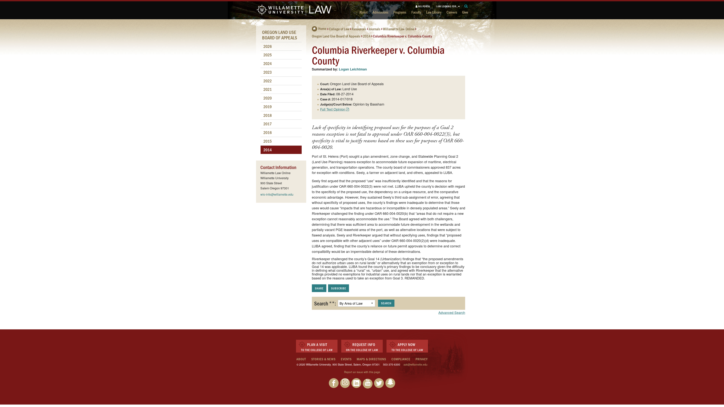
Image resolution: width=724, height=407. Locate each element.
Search (386, 303)
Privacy (422, 359)
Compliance (400, 359)
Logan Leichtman (353, 69)
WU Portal (424, 6)
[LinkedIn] (356, 383)
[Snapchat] (390, 383)
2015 (267, 141)
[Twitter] (379, 383)
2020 (267, 98)
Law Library (433, 12)
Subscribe (338, 288)
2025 (267, 54)
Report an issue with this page (362, 372)
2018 (267, 115)
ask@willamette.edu (415, 364)
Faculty (416, 12)
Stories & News (323, 359)
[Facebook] (334, 383)
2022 (267, 80)
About (363, 12)
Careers (451, 12)
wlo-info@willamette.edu (276, 194)
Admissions (380, 12)
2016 (267, 132)
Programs (399, 12)
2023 (267, 72)
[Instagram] (345, 383)
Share (319, 288)
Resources (359, 28)
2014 (366, 35)
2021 (267, 89)
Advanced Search (451, 312)
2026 (267, 46)
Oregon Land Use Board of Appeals (336, 35)
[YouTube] (368, 384)
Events (346, 359)
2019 (267, 106)
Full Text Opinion (332, 109)
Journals (374, 28)
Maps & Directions (371, 359)
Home (322, 28)
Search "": (325, 303)
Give (465, 12)
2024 (267, 63)
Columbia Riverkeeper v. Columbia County (402, 35)
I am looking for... (447, 6)
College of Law (339, 28)
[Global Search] (466, 6)
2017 (267, 123)
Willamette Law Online (398, 28)
